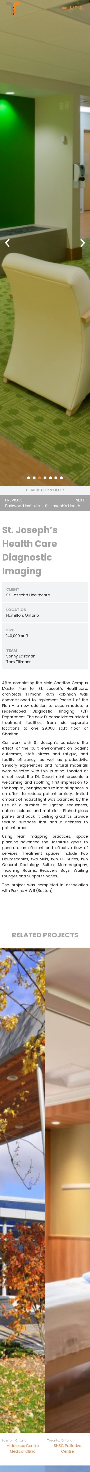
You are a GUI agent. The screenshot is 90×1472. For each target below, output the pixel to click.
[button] (73, 8)
